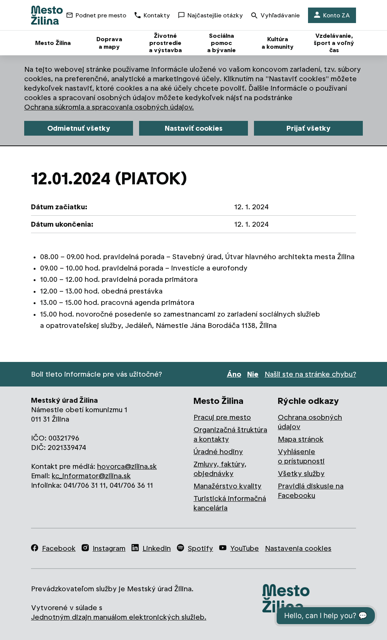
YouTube (244, 548)
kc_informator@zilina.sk (91, 475)
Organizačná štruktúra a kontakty (230, 434)
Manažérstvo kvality (228, 486)
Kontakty (157, 15)
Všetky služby (301, 473)
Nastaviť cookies (194, 128)
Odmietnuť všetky (78, 128)
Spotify (200, 548)
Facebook (59, 548)
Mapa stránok (301, 439)
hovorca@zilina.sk (127, 466)
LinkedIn (156, 548)
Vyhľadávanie (280, 15)
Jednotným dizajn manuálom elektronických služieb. (118, 617)
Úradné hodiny (218, 451)
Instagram (109, 548)
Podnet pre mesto (101, 15)
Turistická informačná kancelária (230, 503)
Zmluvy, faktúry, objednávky (220, 469)
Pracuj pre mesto (222, 417)
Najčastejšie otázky (215, 15)
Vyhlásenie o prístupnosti (301, 456)
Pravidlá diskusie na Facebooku (311, 490)
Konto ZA (336, 15)
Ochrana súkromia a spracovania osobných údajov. (109, 107)
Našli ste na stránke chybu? (310, 374)
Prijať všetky (308, 128)
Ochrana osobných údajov (310, 422)
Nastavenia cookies (298, 548)
